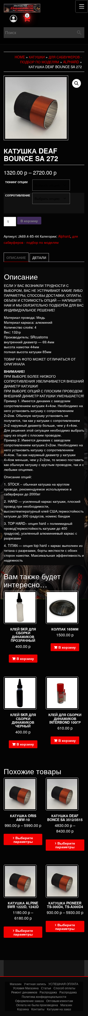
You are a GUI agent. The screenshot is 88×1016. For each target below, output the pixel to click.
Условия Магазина (26, 988)
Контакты (37, 1009)
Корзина (23, 1009)
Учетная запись (35, 984)
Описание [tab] (16, 257)
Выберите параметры (23, 839)
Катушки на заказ (59, 1009)
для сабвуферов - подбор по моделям (51, 59)
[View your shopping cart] (32, 18)
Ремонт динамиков (24, 992)
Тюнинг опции (16, 182)
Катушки (37, 56)
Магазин (16, 984)
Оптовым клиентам (59, 1001)
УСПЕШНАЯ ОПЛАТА (63, 984)
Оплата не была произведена (37, 1005)
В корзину (29, 220)
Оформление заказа (29, 1001)
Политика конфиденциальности (44, 996)
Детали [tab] (39, 257)
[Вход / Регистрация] (13, 19)
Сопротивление (17, 195)
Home (20, 56)
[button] (76, 83)
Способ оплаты (64, 988)
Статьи (46, 988)
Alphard (71, 61)
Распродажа (48, 992)
